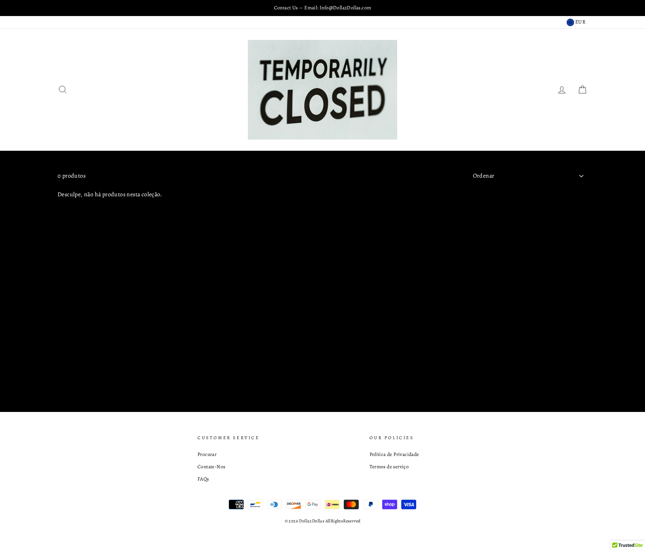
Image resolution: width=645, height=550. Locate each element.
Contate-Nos (211, 466)
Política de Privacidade (394, 454)
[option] (322, 8)
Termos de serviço (389, 466)
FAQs (203, 478)
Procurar (206, 454)
